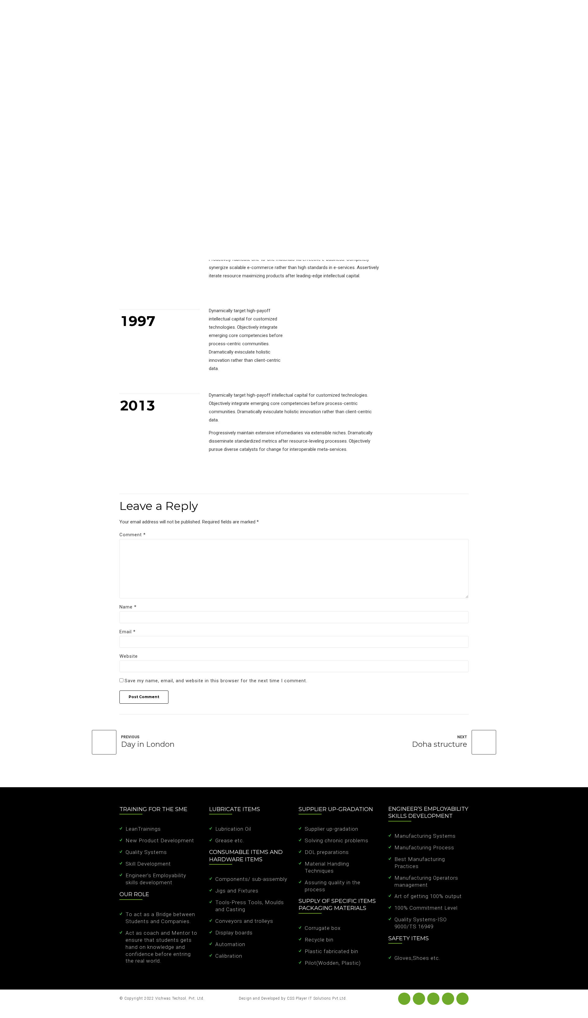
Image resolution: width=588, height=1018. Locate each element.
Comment (132, 534)
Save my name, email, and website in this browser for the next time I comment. (216, 680)
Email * (127, 631)
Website (128, 656)
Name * (128, 607)
